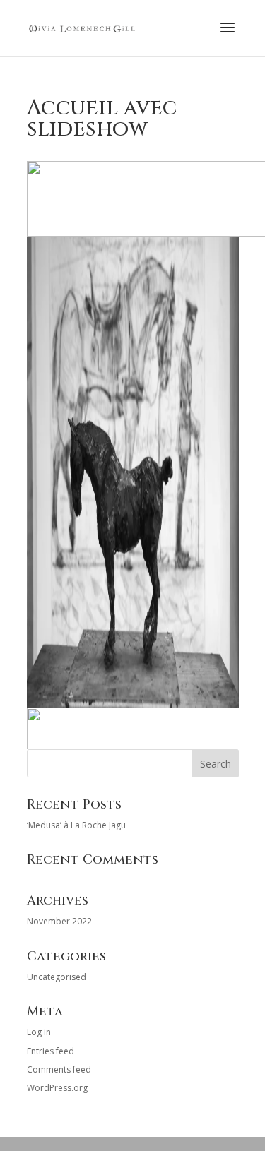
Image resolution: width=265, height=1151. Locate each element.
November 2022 (59, 921)
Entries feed (50, 1051)
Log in (39, 1032)
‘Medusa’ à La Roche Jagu (76, 825)
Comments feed (59, 1069)
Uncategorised (56, 977)
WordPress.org (57, 1088)
